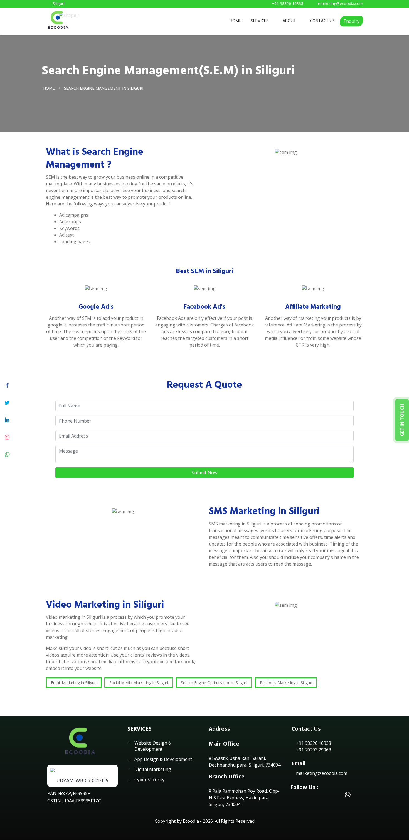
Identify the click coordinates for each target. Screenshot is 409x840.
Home (49, 87)
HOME (236, 20)
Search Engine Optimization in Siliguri (214, 682)
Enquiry (351, 21)
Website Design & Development (152, 746)
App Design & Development (163, 759)
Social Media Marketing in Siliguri (138, 682)
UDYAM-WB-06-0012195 (82, 781)
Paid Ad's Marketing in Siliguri (286, 682)
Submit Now (204, 473)
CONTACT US (322, 20)
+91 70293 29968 (313, 750)
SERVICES (259, 20)
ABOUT (289, 20)
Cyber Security (149, 780)
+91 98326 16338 (313, 743)
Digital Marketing (152, 769)
